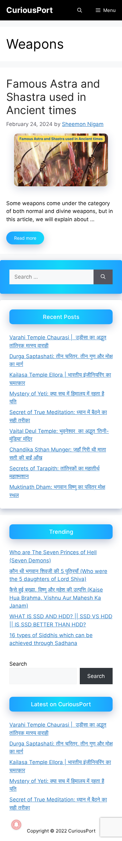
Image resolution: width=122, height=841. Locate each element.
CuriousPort (29, 10)
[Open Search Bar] (79, 10)
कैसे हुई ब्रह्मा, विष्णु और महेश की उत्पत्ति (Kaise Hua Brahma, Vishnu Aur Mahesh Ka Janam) (56, 598)
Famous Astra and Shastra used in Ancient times (53, 97)
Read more (25, 238)
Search (18, 664)
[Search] (103, 277)
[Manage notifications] (16, 825)
